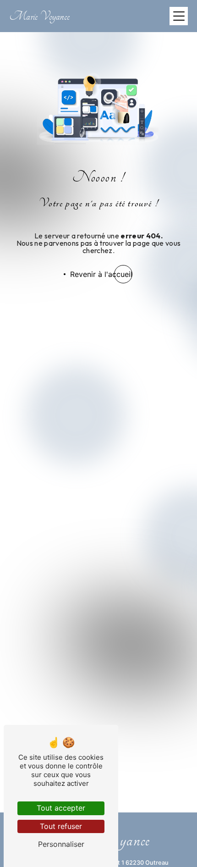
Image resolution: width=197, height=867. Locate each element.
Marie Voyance (39, 16)
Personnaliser (61, 844)
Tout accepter (61, 807)
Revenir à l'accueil (101, 274)
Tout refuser (61, 826)
